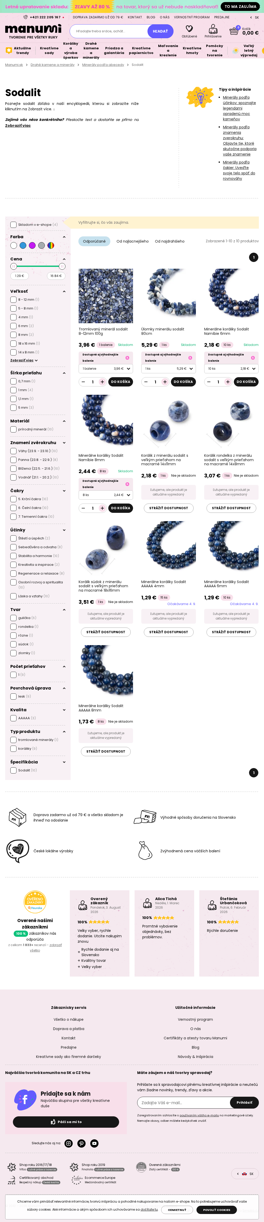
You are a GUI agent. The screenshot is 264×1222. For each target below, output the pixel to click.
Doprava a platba (68, 1028)
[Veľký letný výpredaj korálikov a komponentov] (132, 6)
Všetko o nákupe (69, 1019)
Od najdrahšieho (170, 241)
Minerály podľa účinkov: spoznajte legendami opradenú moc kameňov (239, 108)
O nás (165, 17)
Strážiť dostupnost (168, 508)
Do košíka (120, 382)
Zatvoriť (258, 6)
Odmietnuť (177, 1210)
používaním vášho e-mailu (199, 1115)
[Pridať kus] (102, 381)
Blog (151, 17)
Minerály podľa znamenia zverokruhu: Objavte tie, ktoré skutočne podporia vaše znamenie (240, 141)
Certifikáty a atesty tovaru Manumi (195, 1038)
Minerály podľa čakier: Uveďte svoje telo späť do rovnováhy (239, 170)
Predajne (222, 17)
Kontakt (135, 17)
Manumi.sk (14, 64)
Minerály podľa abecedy (103, 64)
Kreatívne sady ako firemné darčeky (68, 1056)
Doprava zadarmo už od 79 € (98, 17)
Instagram (69, 1143)
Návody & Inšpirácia (195, 1056)
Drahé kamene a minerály (53, 64)
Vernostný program (192, 17)
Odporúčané (94, 241)
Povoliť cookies (216, 1210)
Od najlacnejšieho (133, 241)
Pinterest (82, 1143)
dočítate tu (149, 1209)
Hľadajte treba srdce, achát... (100, 31)
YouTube (95, 1143)
